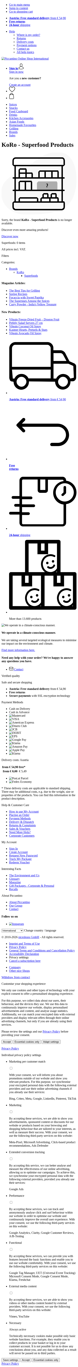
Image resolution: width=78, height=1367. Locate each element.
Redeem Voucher (19, 862)
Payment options (27, 45)
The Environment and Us (24, 875)
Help (12, 31)
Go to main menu (19, 4)
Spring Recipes (18, 294)
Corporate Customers (21, 835)
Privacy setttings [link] (19, 957)
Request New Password (23, 855)
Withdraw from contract (16, 977)
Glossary (14, 878)
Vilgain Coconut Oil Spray (25, 326)
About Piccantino (19, 902)
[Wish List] (12, 91)
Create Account (18, 852)
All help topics (25, 52)
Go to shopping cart (21, 11)
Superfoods (31, 275)
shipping (19, 25)
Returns (21, 38)
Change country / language (40, 930)
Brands (13, 268)
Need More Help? (20, 832)
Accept (7, 1041)
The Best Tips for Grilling (24, 290)
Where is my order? (28, 35)
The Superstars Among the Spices (29, 301)
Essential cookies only (27, 1041)
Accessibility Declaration (24, 954)
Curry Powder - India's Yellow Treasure (32, 304)
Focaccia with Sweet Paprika (26, 297)
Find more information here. (18, 650)
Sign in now (16, 71)
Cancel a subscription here (25, 960)
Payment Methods (20, 818)
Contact (13, 909)
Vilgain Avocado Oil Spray (25, 333)
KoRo (20, 272)
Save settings (10, 1360)
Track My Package (20, 859)
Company (15, 967)
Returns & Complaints (22, 825)
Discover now (10, 236)
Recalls (13, 889)
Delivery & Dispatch (21, 821)
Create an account (19, 84)
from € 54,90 (37, 18)
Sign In (13, 848)
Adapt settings (51, 1041)
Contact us (23, 48)
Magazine (15, 882)
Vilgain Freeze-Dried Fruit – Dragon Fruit (34, 319)
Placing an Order (19, 815)
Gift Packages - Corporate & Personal (31, 885)
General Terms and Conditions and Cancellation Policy (42, 950)
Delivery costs (25, 41)
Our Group (15, 905)
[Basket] (42, 96)
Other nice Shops (19, 970)
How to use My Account (24, 811)
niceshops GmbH (28, 937)
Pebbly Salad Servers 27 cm (26, 323)
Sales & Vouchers (19, 828)
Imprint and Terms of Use (24, 943)
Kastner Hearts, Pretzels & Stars (28, 329)
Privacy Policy (18, 947)
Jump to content (18, 8)
